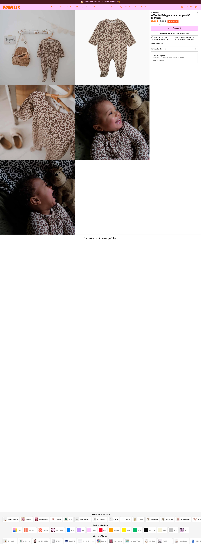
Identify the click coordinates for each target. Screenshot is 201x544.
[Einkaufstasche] (196, 7)
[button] (70, 7)
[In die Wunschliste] (196, 14)
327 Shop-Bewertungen (181, 33)
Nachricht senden (158, 60)
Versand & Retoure (158, 49)
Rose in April (155, 12)
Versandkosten (165, 24)
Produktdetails (157, 44)
